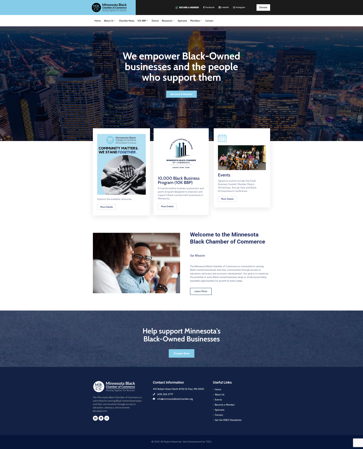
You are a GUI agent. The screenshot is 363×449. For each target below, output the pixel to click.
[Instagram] (106, 418)
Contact (209, 20)
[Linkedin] (101, 418)
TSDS (209, 441)
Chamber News (126, 20)
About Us (108, 20)
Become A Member (181, 94)
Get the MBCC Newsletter (228, 420)
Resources (167, 20)
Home (97, 20)
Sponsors (182, 20)
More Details (106, 207)
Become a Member (225, 404)
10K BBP (141, 20)
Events (155, 20)
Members (195, 20)
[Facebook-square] (95, 418)
